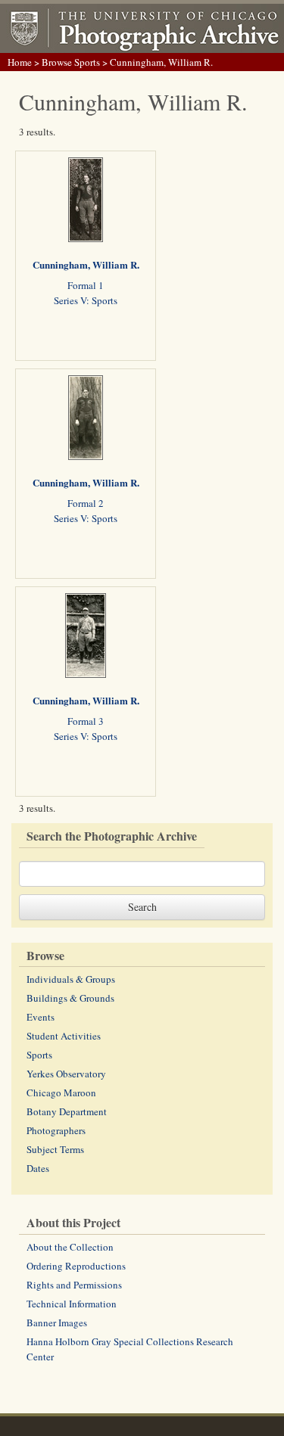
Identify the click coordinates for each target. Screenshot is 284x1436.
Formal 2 (85, 503)
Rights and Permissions (74, 1284)
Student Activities (64, 1036)
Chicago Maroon (61, 1092)
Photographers (56, 1130)
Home (20, 62)
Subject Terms (55, 1149)
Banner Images (57, 1322)
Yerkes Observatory (66, 1073)
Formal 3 (85, 721)
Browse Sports (71, 62)
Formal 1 (85, 285)
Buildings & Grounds (70, 998)
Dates (38, 1168)
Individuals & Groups (71, 979)
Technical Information (72, 1303)
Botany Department (67, 1111)
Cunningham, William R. (86, 264)
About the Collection (70, 1247)
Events (41, 1017)
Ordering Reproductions (76, 1266)
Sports (39, 1054)
